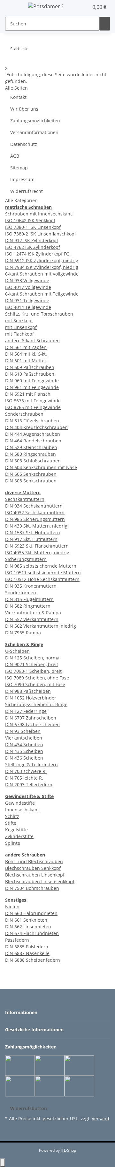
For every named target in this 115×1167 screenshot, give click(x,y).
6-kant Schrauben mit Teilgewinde (42, 294)
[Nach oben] (2, 1162)
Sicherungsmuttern (26, 559)
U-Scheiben (17, 651)
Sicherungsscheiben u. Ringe (36, 704)
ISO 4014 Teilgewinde (28, 307)
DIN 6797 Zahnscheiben (30, 718)
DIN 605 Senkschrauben (31, 474)
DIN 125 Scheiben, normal (33, 658)
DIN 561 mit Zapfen (26, 347)
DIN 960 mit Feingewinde (32, 381)
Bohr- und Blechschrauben (34, 861)
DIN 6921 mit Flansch (27, 394)
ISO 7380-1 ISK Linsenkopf (33, 227)
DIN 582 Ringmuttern (27, 606)
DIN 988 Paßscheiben (28, 691)
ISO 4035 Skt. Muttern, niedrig (37, 552)
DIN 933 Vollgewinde (27, 280)
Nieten (12, 907)
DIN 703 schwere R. (26, 771)
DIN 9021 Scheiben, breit (31, 664)
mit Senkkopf (19, 320)
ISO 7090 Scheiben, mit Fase (35, 684)
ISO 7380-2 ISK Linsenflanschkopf (40, 234)
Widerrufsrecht (26, 191)
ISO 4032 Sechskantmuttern (35, 512)
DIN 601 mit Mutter (25, 361)
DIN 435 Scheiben (24, 751)
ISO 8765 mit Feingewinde (33, 407)
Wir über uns (24, 109)
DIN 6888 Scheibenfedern (32, 960)
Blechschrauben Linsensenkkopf (39, 881)
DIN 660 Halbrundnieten (31, 913)
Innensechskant (22, 810)
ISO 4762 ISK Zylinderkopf (32, 247)
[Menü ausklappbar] (13, 7)
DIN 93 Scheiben (23, 731)
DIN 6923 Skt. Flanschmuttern (37, 546)
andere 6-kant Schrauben (32, 341)
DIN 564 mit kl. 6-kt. (26, 354)
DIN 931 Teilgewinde (27, 300)
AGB (14, 156)
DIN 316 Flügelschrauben (32, 421)
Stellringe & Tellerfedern (31, 764)
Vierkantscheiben (23, 738)
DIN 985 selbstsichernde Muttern (40, 566)
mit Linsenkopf (21, 327)
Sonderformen (20, 593)
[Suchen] (105, 24)
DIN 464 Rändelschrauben (33, 441)
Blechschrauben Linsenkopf (35, 875)
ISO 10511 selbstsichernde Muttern (43, 573)
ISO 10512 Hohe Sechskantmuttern (42, 579)
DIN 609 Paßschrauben (29, 367)
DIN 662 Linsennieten (28, 927)
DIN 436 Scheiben (24, 758)
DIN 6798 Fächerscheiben (32, 724)
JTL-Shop (68, 1150)
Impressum (22, 179)
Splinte (12, 843)
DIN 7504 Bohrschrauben (32, 888)
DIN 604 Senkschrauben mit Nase (41, 467)
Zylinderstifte (19, 836)
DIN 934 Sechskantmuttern (34, 506)
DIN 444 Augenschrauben (32, 434)
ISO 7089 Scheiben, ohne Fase (37, 678)
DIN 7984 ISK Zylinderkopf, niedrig (41, 267)
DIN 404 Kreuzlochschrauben (36, 427)
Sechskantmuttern (24, 499)
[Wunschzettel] (83, 7)
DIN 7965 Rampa (23, 633)
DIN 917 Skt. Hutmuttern (31, 539)
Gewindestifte (20, 803)
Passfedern (17, 940)
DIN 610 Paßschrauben (29, 374)
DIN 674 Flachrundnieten (32, 933)
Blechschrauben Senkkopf (33, 868)
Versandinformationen (34, 132)
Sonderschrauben (24, 414)
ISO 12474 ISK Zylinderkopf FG (37, 254)
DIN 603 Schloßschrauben (33, 461)
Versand (100, 1119)
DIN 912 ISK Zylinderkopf (31, 240)
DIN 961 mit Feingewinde (32, 387)
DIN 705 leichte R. (24, 778)
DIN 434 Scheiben (24, 744)
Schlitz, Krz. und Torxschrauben (39, 314)
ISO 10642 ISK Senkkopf (30, 220)
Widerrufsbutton (28, 1108)
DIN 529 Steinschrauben (31, 447)
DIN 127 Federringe (26, 711)
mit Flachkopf (19, 334)
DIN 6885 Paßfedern (26, 947)
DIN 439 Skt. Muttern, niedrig (36, 526)
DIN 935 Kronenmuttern (31, 586)
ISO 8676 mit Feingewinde (33, 401)
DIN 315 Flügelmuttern (29, 599)
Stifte (10, 823)
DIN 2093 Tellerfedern (28, 784)
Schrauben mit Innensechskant (38, 214)
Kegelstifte (16, 830)
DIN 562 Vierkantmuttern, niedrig (40, 626)
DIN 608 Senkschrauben (31, 481)
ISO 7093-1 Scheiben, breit (33, 671)
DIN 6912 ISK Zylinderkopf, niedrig (41, 260)
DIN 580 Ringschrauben (30, 454)
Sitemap (19, 168)
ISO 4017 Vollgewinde (28, 287)
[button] (76, 7)
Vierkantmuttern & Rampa (33, 613)
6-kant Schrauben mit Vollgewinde (42, 274)
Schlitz (12, 816)
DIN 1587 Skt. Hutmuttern (32, 532)
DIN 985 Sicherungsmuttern (35, 519)
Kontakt (18, 97)
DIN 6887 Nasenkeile (27, 953)
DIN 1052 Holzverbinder (30, 698)
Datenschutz (23, 144)
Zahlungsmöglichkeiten (35, 121)
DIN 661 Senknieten (26, 920)
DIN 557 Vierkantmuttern (31, 619)
